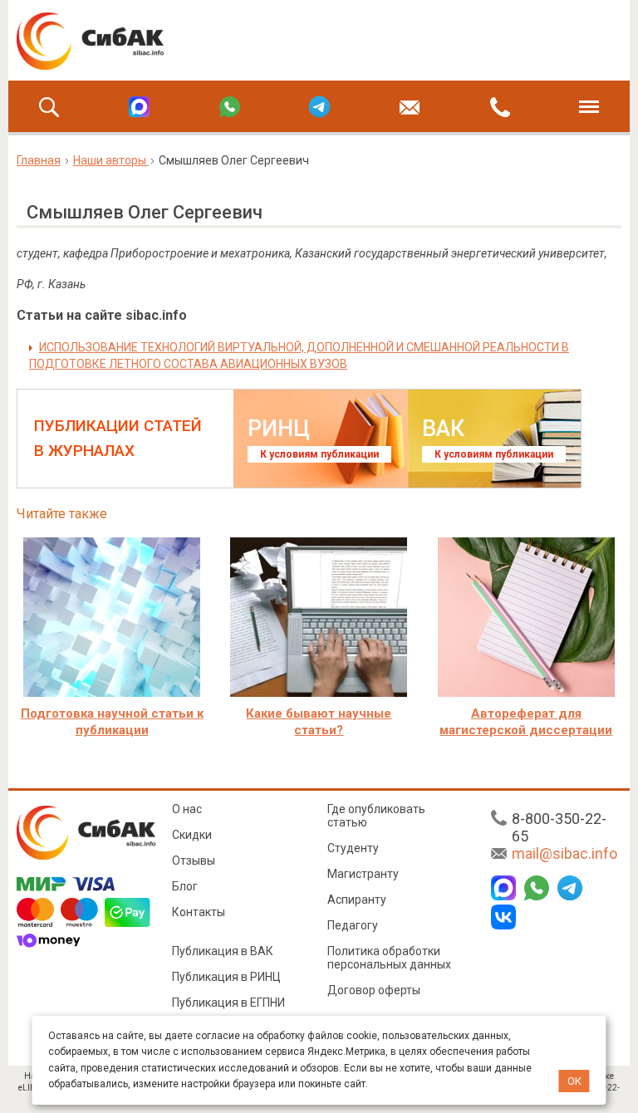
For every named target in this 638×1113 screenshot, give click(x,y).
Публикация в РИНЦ (226, 976)
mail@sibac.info (564, 853)
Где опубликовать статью (376, 815)
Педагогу (352, 925)
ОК (574, 1081)
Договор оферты (373, 990)
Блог (185, 886)
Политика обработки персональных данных (389, 957)
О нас (187, 809)
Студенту (353, 848)
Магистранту (363, 873)
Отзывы (193, 860)
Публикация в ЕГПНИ (228, 1002)
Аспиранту (356, 899)
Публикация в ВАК (222, 951)
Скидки (192, 834)
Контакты (198, 912)
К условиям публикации (319, 454)
